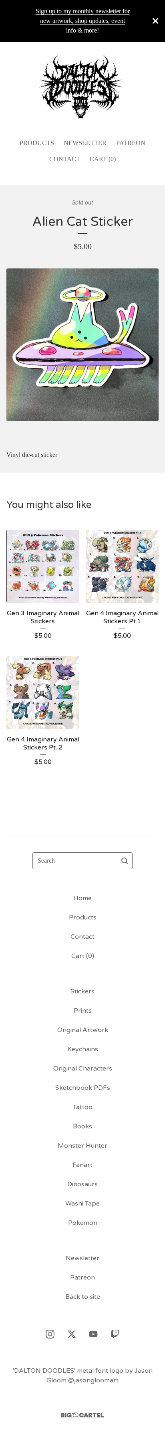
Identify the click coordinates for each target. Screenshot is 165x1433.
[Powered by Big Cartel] (82, 1415)
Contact (64, 159)
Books (82, 1126)
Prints (83, 1011)
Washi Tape (82, 1204)
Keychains (82, 1049)
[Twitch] (115, 1334)
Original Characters (82, 1069)
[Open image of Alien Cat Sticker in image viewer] (82, 344)
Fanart (82, 1165)
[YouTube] (93, 1334)
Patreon (130, 142)
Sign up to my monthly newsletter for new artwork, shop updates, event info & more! (83, 21)
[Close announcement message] (155, 20)
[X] (71, 1334)
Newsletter (85, 142)
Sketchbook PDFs (82, 1088)
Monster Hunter (82, 1146)
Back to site (82, 1297)
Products (37, 142)
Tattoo (83, 1107)
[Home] (82, 86)
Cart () (103, 159)
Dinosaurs (82, 1184)
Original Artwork (82, 1030)
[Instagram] (50, 1334)
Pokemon (82, 1223)
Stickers (82, 991)
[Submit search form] (124, 861)
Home (82, 898)
